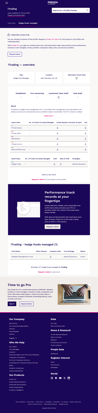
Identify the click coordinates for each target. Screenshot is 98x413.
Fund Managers (14, 349)
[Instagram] (52, 378)
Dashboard (54, 353)
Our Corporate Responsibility (18, 326)
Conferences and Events (59, 342)
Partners (12, 329)
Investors (12, 352)
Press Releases (14, 331)
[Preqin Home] (52, 3)
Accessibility (48, 402)
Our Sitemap (64, 402)
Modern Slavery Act (75, 402)
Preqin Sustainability (16, 387)
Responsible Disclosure (50, 404)
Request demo (14, 54)
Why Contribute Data (58, 326)
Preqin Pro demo (53, 39)
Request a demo (38, 179)
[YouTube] (60, 378)
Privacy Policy (30, 402)
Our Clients (13, 346)
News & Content (56, 337)
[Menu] (6, 3)
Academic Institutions (16, 368)
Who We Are (13, 323)
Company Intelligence (16, 390)
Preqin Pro (15, 45)
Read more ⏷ (49, 116)
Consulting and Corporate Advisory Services (23, 363)
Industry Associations (16, 371)
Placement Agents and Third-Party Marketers (24, 354)
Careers (11, 334)
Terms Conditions (20, 402)
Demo (52, 362)
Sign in (12, 304)
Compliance (56, 402)
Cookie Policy (39, 402)
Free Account (55, 365)
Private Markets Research (17, 382)
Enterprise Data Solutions (17, 384)
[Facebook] (56, 378)
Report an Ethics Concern (35, 404)
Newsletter (54, 367)
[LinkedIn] (69, 378)
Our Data (54, 323)
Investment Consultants (17, 357)
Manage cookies (63, 404)
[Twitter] (64, 378)
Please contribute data (16, 15)
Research (54, 340)
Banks (11, 365)
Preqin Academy (56, 345)
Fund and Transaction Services (19, 360)
